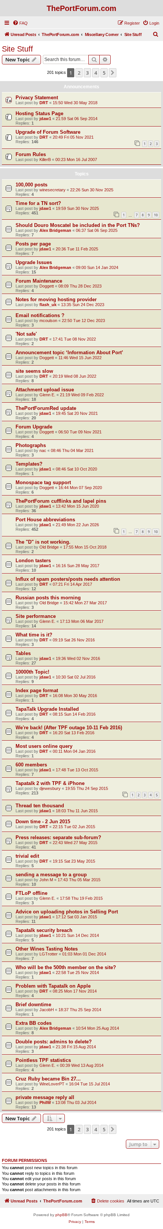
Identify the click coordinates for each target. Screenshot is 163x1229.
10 (156, 215)
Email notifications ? (40, 315)
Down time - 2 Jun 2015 (43, 821)
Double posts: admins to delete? (54, 1041)
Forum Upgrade (34, 427)
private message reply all (45, 1097)
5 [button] (104, 72)
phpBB (61, 1215)
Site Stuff (17, 49)
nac (42, 450)
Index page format (37, 690)
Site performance (36, 616)
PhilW (45, 1102)
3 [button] (87, 72)
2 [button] (79, 72)
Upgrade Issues (34, 262)
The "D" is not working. (43, 542)
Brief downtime (33, 1004)
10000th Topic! (32, 672)
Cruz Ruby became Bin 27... (48, 1079)
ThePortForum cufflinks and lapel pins (61, 501)
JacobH (46, 1009)
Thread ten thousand (40, 805)
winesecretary (52, 190)
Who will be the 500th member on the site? (66, 967)
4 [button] (95, 72)
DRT (43, 102)
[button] (112, 72)
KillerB (45, 159)
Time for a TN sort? (38, 203)
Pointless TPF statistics (43, 1060)
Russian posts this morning (48, 597)
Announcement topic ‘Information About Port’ (69, 352)
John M (46, 879)
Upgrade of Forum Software (48, 132)
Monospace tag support (43, 482)
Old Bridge (49, 547)
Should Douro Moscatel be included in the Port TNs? (78, 225)
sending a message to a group (51, 874)
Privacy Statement (37, 97)
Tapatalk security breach (44, 930)
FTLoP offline (31, 893)
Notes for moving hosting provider (56, 299)
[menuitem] (20, 23)
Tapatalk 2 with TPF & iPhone (50, 783)
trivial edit (27, 856)
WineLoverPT (51, 1084)
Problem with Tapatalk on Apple (53, 986)
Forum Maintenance (39, 281)
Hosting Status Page (39, 113)
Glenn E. (47, 394)
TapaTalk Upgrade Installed (47, 709)
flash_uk (47, 304)
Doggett (46, 286)
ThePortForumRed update (46, 408)
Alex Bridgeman (55, 230)
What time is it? (34, 635)
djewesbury (50, 788)
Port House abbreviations (45, 519)
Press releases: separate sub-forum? (58, 837)
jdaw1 (45, 118)
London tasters (33, 560)
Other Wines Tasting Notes (47, 949)
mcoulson (48, 320)
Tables (23, 653)
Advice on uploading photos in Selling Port (67, 912)
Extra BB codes (34, 1023)
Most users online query (44, 746)
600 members (31, 765)
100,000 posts (31, 185)
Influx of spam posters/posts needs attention (68, 579)
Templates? (29, 464)
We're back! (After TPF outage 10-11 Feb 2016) (69, 727)
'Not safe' (26, 334)
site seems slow (34, 371)
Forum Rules (31, 154)
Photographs (31, 445)
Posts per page (33, 244)
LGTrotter (48, 954)
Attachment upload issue (45, 389)
